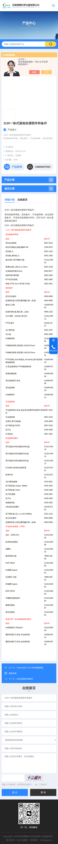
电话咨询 (53, 351)
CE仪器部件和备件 (25, 679)
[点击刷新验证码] (34, 778)
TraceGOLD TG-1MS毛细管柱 (30, 668)
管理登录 (34, 840)
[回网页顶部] (53, 340)
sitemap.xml (46, 840)
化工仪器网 (22, 840)
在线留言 (22, 199)
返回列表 (13, 673)
